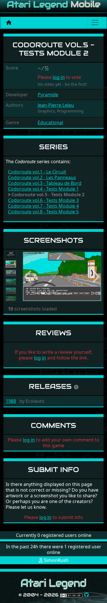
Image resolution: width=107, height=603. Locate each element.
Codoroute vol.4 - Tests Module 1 (43, 189)
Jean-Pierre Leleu (56, 105)
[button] (29, 276)
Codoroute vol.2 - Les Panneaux (42, 177)
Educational (50, 122)
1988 (11, 401)
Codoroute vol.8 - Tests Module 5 (43, 212)
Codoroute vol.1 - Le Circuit (37, 172)
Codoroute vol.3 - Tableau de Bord (44, 183)
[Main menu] (95, 22)
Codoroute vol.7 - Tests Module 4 (43, 206)
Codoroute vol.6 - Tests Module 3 (43, 200)
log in (59, 77)
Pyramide (48, 94)
